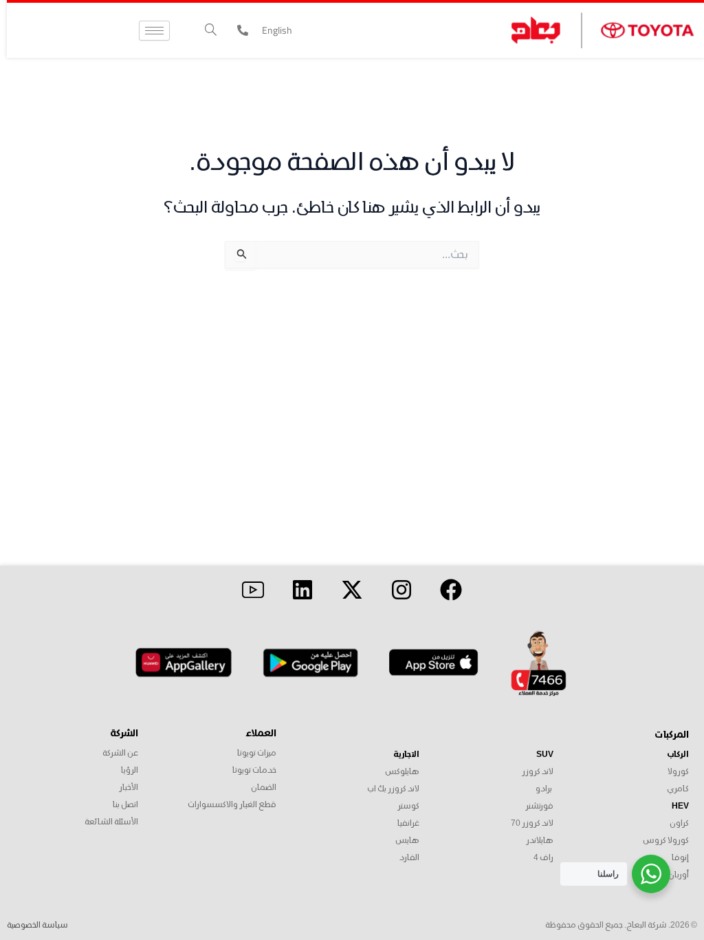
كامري (678, 789)
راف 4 (543, 858)
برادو (544, 789)
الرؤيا (129, 770)
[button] (210, 30)
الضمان (263, 787)
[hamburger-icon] (154, 31)
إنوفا (680, 858)
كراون (679, 823)
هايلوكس (402, 772)
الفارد (409, 858)
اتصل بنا (125, 805)
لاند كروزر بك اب (393, 789)
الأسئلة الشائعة (111, 822)
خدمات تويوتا (254, 770)
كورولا (678, 772)
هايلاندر (539, 840)
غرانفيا (408, 823)
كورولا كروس (666, 840)
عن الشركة (120, 753)
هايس (407, 840)
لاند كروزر (537, 772)
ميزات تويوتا (256, 753)
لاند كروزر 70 (531, 823)
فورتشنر (539, 806)
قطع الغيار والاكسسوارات (232, 805)
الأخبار (128, 787)
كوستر (408, 806)
